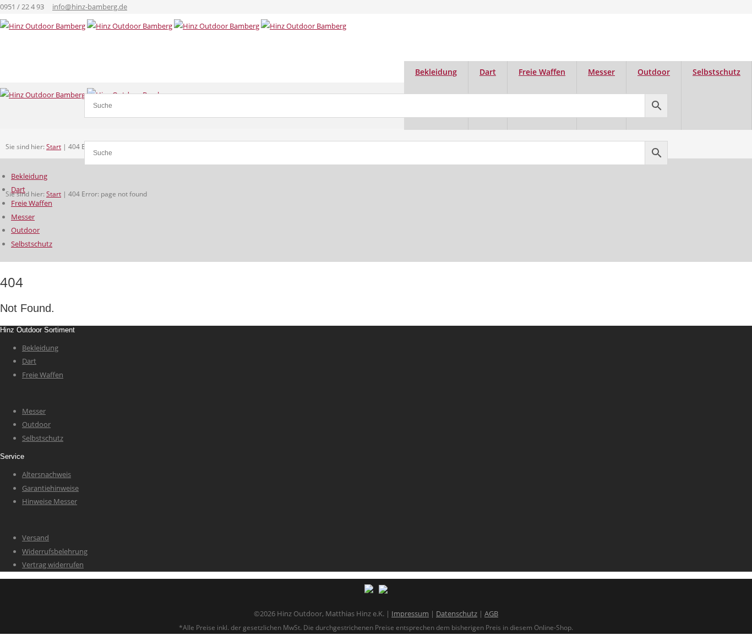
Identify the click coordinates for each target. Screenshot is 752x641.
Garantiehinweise (50, 488)
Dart (18, 189)
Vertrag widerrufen (53, 564)
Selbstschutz (716, 72)
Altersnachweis (46, 474)
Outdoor (25, 230)
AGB (491, 613)
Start (53, 194)
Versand (35, 538)
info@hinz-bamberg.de (89, 7)
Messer (23, 217)
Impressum (410, 613)
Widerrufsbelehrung (55, 551)
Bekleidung (29, 176)
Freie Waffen (31, 203)
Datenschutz (456, 613)
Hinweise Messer (49, 501)
